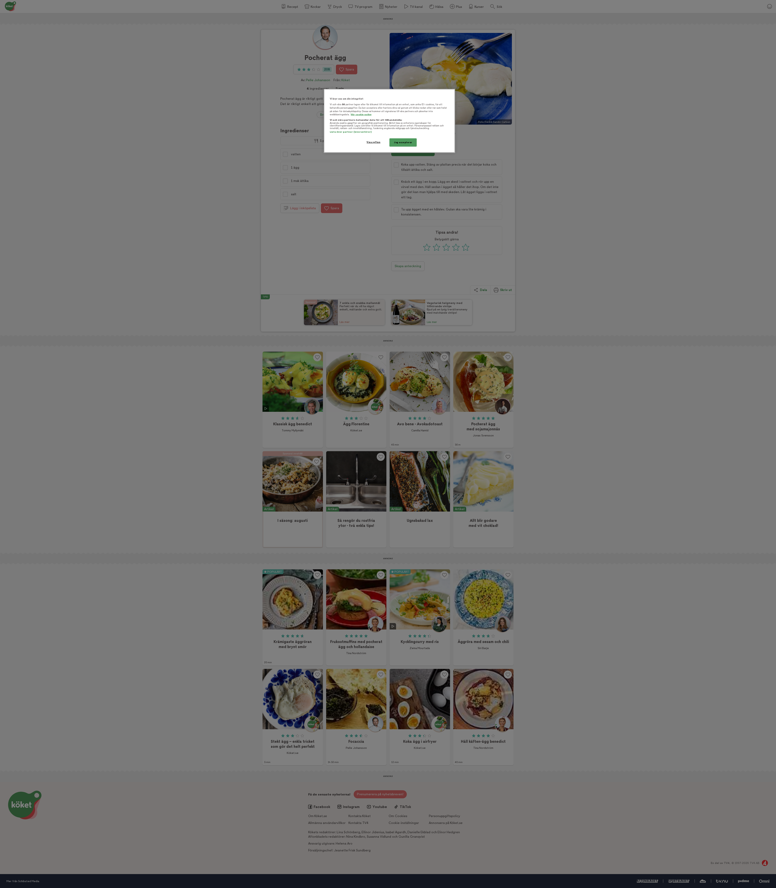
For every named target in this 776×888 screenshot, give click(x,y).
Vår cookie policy (361, 114)
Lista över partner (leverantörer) (351, 132)
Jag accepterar (403, 142)
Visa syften (373, 142)
